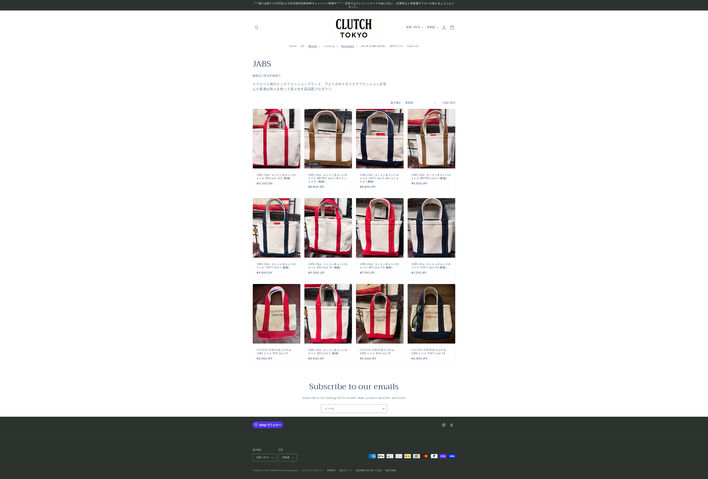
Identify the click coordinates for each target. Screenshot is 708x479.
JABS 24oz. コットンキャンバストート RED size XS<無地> (379, 265)
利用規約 (331, 470)
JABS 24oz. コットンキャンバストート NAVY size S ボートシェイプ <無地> (379, 178)
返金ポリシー (345, 470)
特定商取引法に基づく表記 (369, 470)
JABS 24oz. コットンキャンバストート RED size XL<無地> (327, 265)
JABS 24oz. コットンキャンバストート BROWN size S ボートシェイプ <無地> (327, 178)
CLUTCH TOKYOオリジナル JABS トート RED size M (377, 351)
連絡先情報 (390, 470)
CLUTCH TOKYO (269, 470)
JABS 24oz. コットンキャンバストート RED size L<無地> (327, 351)
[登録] (383, 408)
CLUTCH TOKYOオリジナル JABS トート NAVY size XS (428, 351)
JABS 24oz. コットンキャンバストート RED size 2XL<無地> (276, 176)
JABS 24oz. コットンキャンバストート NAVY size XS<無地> (431, 265)
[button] (257, 27)
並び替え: (396, 102)
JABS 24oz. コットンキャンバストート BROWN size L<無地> (431, 176)
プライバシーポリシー (312, 470)
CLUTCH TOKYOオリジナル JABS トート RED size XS (273, 351)
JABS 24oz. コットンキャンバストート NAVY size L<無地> (276, 265)
